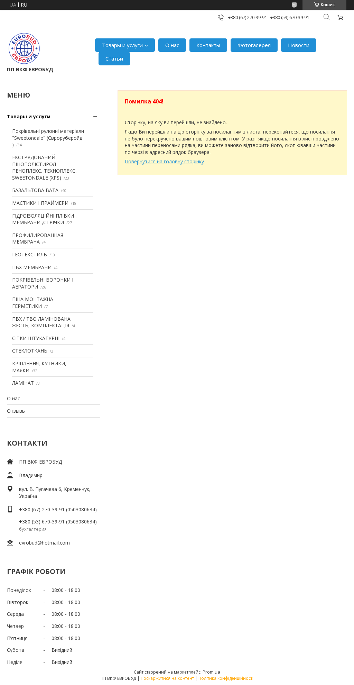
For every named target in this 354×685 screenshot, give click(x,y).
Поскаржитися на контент (167, 678)
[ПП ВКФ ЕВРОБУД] (24, 48)
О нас (172, 45)
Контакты (208, 45)
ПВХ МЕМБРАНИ (32, 267)
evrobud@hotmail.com (44, 542)
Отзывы (16, 411)
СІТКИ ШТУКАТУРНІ (35, 338)
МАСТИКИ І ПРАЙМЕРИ (40, 203)
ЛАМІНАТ (23, 383)
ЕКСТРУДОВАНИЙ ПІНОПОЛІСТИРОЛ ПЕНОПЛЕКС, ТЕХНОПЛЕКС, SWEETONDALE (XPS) (44, 167)
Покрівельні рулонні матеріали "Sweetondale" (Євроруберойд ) (48, 138)
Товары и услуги (122, 45)
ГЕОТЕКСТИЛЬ (29, 254)
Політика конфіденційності (225, 678)
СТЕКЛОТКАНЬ (29, 350)
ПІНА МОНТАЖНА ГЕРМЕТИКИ (32, 302)
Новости (298, 45)
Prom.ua (211, 672)
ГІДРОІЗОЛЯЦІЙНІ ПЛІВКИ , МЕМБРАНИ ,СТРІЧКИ (44, 219)
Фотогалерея (254, 45)
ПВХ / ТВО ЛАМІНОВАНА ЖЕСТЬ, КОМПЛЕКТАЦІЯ (41, 322)
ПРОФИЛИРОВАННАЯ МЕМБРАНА (37, 238)
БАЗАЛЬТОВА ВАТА (35, 190)
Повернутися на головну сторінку (164, 161)
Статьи (114, 58)
